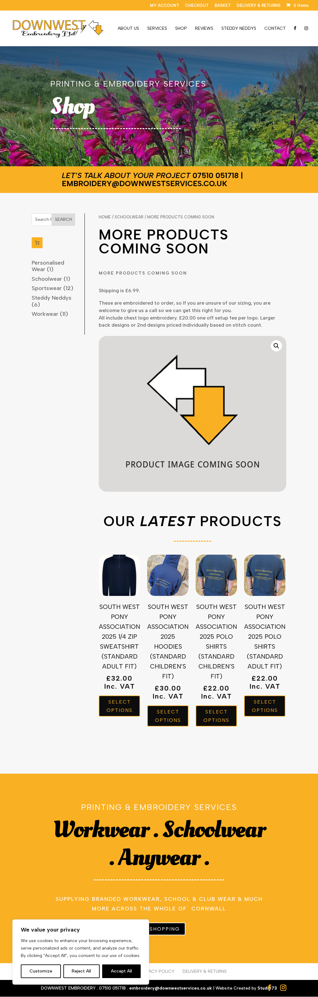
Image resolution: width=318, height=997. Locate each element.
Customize (41, 971)
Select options (120, 706)
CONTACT (275, 28)
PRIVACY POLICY (157, 971)
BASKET (223, 5)
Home (105, 217)
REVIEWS (204, 28)
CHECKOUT (197, 5)
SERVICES (157, 28)
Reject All (81, 971)
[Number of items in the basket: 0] (37, 242)
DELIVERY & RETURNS (258, 5)
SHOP (181, 28)
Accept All (121, 971)
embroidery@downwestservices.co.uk (144, 183)
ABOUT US (128, 28)
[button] (276, 345)
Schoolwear (129, 217)
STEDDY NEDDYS (238, 28)
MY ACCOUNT (164, 5)
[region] (80, 952)
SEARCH (63, 219)
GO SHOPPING (159, 929)
